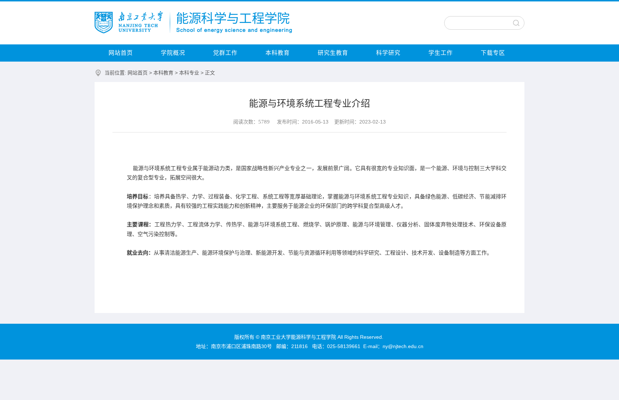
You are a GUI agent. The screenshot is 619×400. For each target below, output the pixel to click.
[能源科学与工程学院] (193, 31)
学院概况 (173, 53)
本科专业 (189, 73)
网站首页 (121, 53)
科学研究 (388, 53)
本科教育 (277, 53)
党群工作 (225, 53)
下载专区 (493, 53)
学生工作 (440, 53)
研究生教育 (333, 53)
